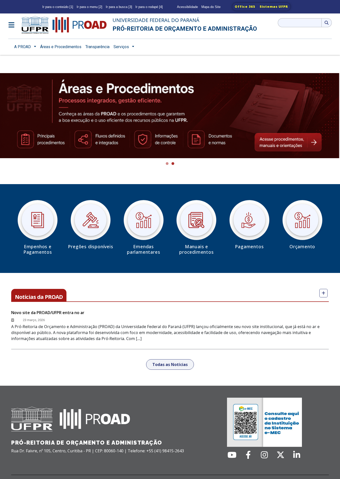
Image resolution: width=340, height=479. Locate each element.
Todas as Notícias (170, 364)
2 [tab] (172, 163)
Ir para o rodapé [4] (149, 7)
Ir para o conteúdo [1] (57, 7)
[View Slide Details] (170, 115)
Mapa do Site (211, 7)
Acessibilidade (187, 7)
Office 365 (245, 6)
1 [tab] (167, 163)
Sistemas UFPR (274, 6)
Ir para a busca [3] (119, 7)
